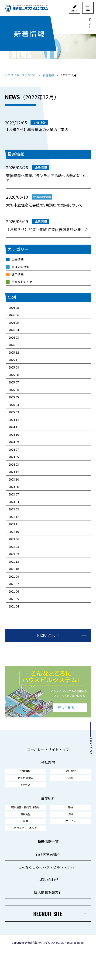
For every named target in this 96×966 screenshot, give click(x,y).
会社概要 (70, 771)
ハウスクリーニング (25, 828)
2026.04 (13, 330)
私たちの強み (25, 778)
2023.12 (13, 472)
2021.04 (13, 606)
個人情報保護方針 (48, 892)
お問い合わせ (47, 635)
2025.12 (13, 352)
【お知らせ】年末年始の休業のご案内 (36, 129)
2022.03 (13, 546)
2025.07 (13, 382)
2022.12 (13, 516)
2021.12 (13, 561)
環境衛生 (25, 814)
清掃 (70, 814)
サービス (70, 821)
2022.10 (13, 531)
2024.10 (13, 434)
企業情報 (17, 259)
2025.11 (13, 360)
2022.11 (13, 524)
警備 (70, 807)
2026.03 (13, 337)
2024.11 (13, 427)
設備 (25, 821)
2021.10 (13, 569)
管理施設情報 (20, 267)
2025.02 (13, 412)
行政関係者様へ (48, 854)
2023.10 (13, 479)
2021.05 (13, 599)
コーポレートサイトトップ (48, 749)
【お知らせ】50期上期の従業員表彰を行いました (47, 229)
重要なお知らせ (22, 282)
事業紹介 (48, 798)
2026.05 (13, 322)
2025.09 (13, 367)
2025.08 (13, 374)
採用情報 (17, 274)
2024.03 (13, 464)
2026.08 (13, 307)
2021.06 (13, 591)
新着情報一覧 (48, 841)
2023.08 (13, 486)
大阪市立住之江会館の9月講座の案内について (44, 205)
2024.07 (13, 449)
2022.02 (13, 554)
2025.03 (13, 404)
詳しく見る (66, 707)
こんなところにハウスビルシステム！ (48, 866)
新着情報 (48, 75)
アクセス (25, 785)
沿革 (70, 778)
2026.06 (13, 315)
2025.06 (13, 389)
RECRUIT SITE (47, 914)
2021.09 (13, 576)
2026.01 (13, 345)
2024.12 (13, 419)
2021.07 (13, 584)
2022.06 (13, 539)
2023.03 (13, 509)
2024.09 (13, 442)
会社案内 (48, 762)
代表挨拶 (25, 771)
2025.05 (13, 397)
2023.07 (13, 494)
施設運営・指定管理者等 (25, 807)
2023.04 (13, 501)
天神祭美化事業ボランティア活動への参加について (47, 178)
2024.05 (13, 457)
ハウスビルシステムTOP (20, 75)
